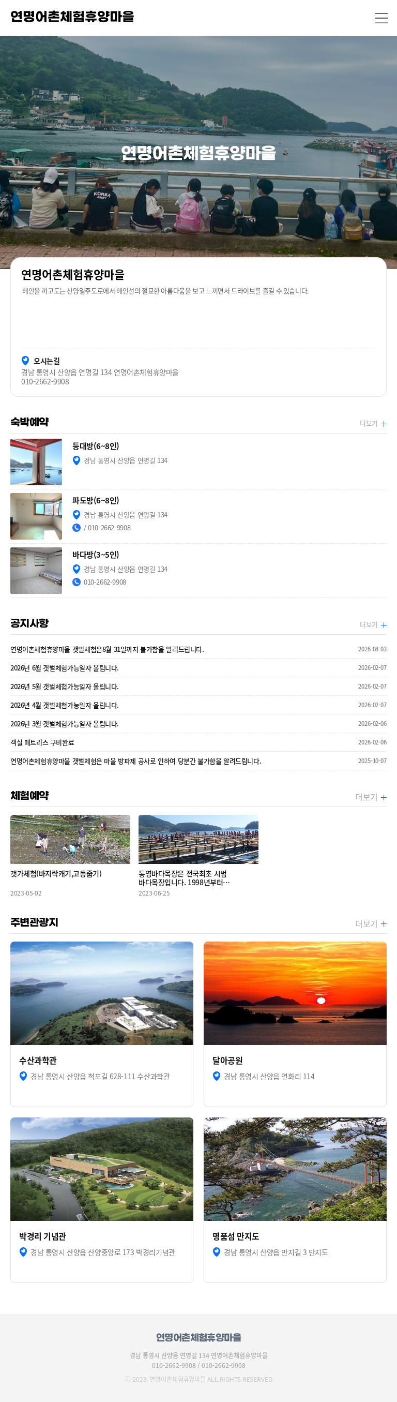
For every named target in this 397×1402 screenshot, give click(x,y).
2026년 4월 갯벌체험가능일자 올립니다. (198, 705)
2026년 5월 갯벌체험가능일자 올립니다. (198, 686)
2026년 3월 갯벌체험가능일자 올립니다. (198, 723)
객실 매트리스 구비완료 (198, 742)
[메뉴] (381, 18)
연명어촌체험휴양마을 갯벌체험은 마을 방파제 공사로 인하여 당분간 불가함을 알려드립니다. (198, 761)
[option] (198, 152)
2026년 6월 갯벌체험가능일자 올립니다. (198, 668)
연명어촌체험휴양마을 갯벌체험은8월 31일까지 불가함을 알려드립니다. (198, 649)
